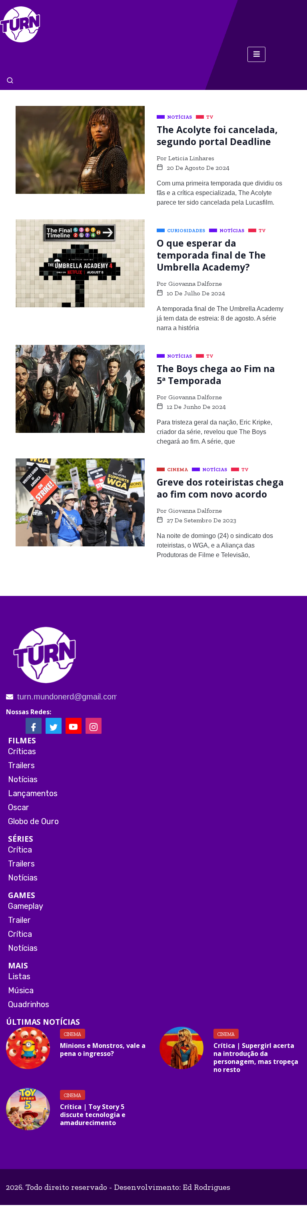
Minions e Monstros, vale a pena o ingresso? (103, 1049)
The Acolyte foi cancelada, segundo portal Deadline (217, 135)
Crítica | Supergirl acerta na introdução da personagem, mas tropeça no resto (255, 1057)
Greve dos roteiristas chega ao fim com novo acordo (220, 488)
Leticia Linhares (191, 158)
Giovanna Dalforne (195, 283)
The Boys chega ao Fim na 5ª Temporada (216, 374)
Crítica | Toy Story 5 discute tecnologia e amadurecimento (93, 1114)
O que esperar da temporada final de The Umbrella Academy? (211, 255)
